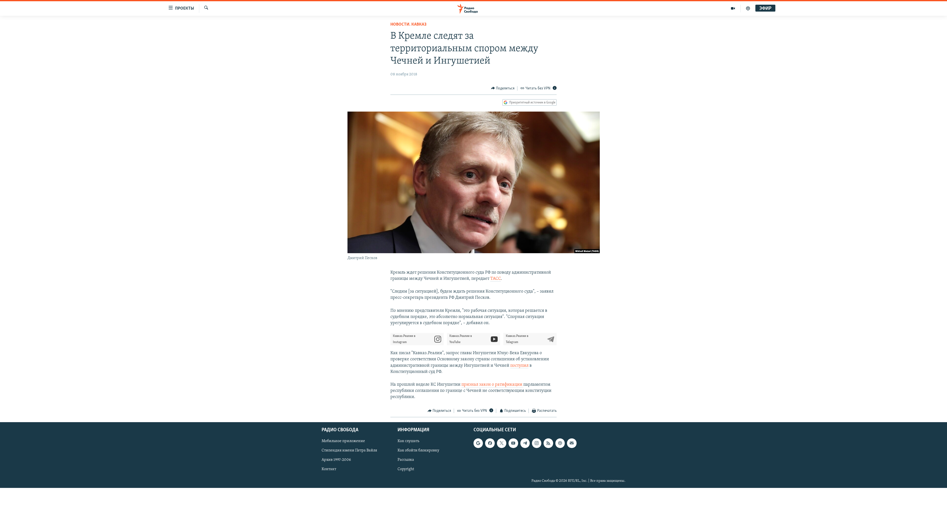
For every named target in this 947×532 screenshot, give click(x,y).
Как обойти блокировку (418, 450)
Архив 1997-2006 (336, 460)
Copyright (406, 469)
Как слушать (408, 441)
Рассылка (406, 460)
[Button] (503, 88)
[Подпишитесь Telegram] (525, 443)
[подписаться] (571, 443)
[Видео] (733, 8)
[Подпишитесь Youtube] (513, 443)
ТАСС (495, 279)
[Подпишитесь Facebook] (489, 443)
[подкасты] (748, 8)
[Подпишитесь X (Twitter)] (501, 443)
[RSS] (548, 443)
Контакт (329, 469)
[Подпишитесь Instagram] (536, 443)
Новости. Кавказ (408, 24)
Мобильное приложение (343, 441)
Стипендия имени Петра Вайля (349, 450)
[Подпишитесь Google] (478, 443)
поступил (519, 366)
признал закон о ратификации (492, 384)
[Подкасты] (560, 443)
